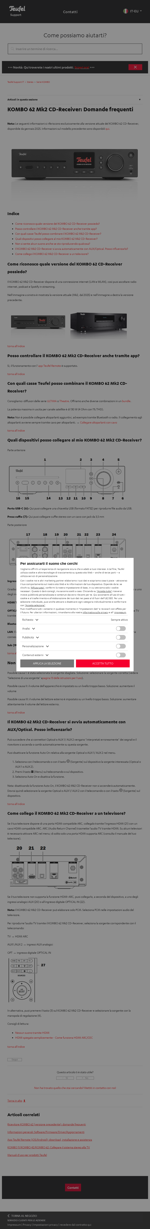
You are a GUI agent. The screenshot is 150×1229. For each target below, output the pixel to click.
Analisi (26, 628)
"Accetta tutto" (104, 591)
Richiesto (27, 619)
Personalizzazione (33, 646)
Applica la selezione (47, 663)
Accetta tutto (102, 663)
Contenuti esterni (32, 655)
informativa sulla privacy (95, 612)
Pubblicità (28, 637)
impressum (120, 612)
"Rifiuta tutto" (37, 587)
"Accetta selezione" (35, 605)
